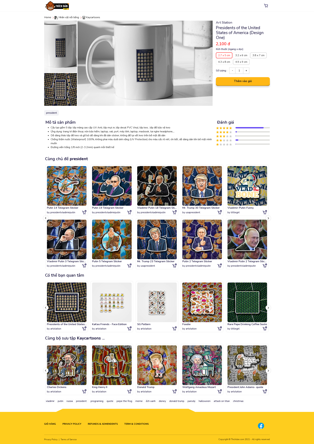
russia (70, 401)
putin (60, 401)
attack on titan (222, 401)
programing (97, 401)
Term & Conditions (136, 423)
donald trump (176, 401)
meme (139, 401)
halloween (204, 401)
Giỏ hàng (50, 423)
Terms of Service (69, 439)
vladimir (50, 401)
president (81, 401)
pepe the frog (124, 401)
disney (162, 401)
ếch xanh (151, 401)
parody (191, 401)
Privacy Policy (71, 423)
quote (110, 401)
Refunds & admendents (103, 423)
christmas (238, 401)
